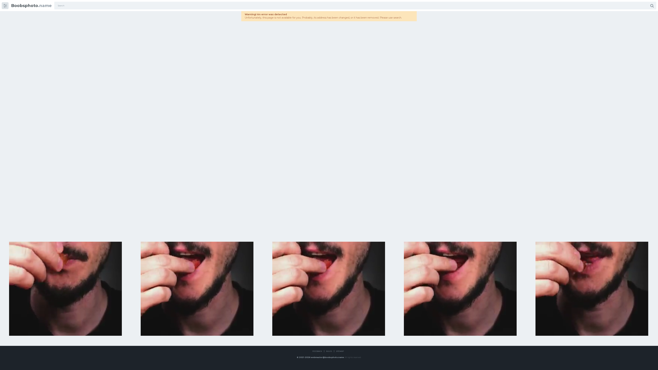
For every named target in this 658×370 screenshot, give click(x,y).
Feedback (317, 351)
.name (31, 5)
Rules (329, 351)
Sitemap (340, 351)
